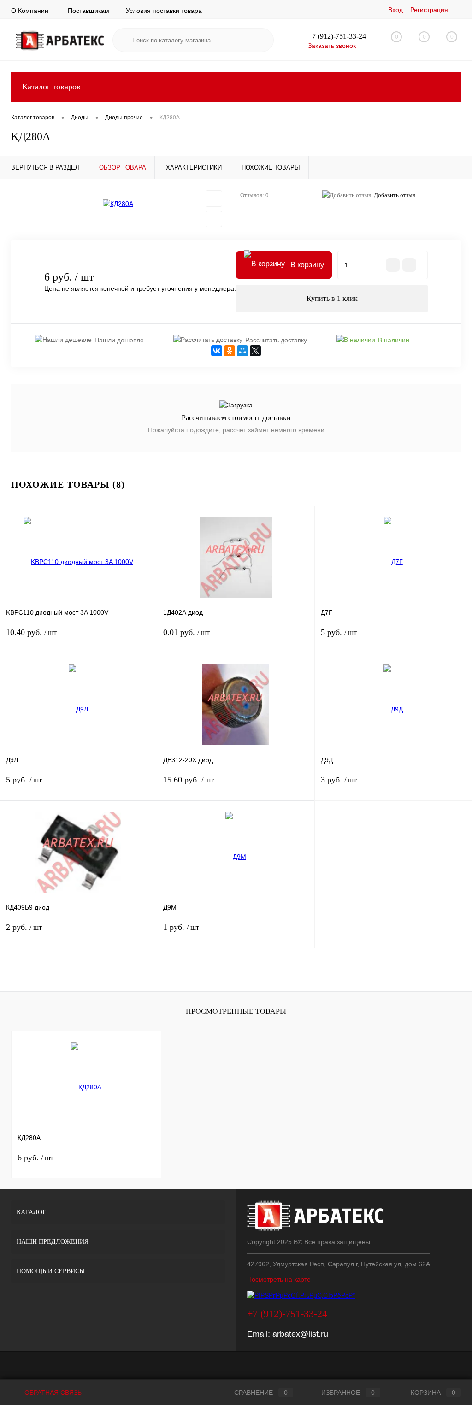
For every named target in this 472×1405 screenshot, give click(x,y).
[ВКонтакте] (216, 350)
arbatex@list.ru (300, 1334)
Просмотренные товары (236, 1011)
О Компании (29, 10)
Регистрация (429, 9)
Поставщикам (88, 10)
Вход (395, 9)
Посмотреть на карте (279, 1279)
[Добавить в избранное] (214, 198)
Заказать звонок (332, 45)
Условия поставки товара (164, 10)
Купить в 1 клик (332, 298)
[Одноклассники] (229, 350)
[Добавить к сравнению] (214, 219)
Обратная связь (52, 1392)
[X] (255, 350)
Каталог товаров (51, 86)
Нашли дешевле (119, 340)
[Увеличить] (118, 204)
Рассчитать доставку (276, 340)
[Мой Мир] (242, 350)
